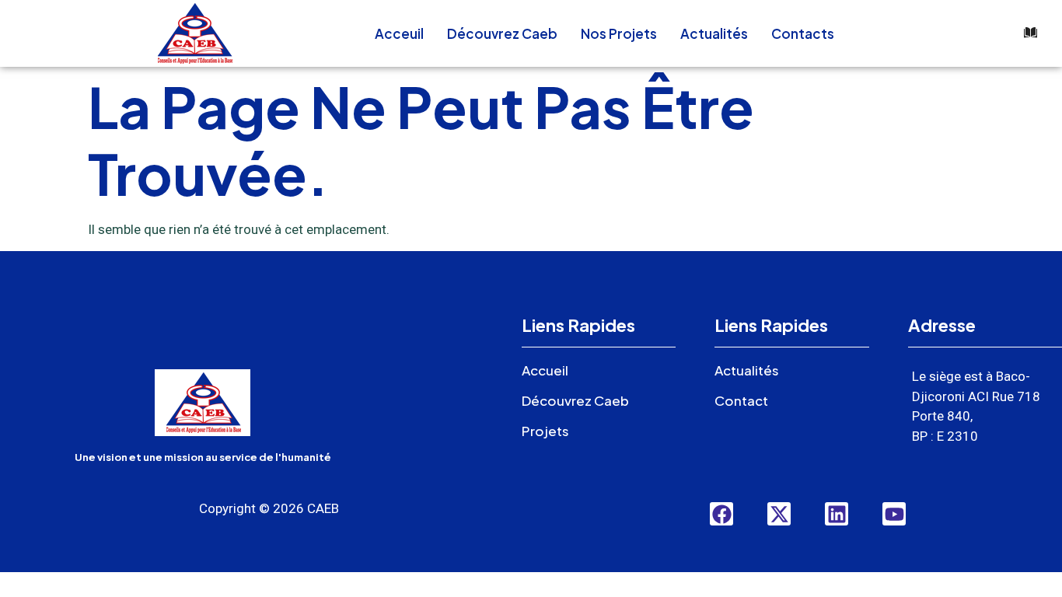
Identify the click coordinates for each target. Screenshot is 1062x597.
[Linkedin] (836, 513)
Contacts (802, 33)
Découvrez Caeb (502, 33)
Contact (741, 400)
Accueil (545, 370)
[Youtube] (894, 513)
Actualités (714, 33)
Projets (545, 430)
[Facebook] (721, 513)
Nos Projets (619, 33)
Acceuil (399, 33)
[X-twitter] (779, 513)
